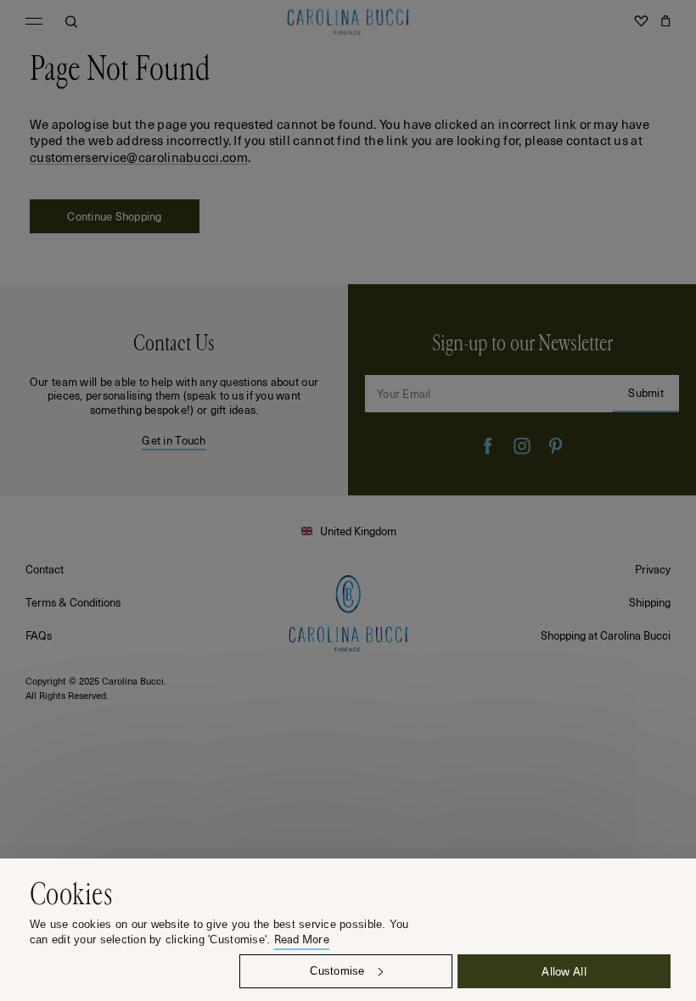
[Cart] (665, 21)
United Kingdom (358, 531)
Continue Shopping (114, 216)
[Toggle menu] (34, 21)
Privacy (653, 569)
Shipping (650, 602)
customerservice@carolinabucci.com (139, 157)
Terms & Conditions (73, 602)
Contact (44, 569)
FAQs (38, 635)
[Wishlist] (640, 21)
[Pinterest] (556, 446)
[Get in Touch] (174, 389)
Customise (337, 971)
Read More (301, 939)
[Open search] (71, 21)
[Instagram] (522, 446)
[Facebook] (488, 446)
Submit (646, 392)
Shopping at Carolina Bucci (606, 635)
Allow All (564, 971)
